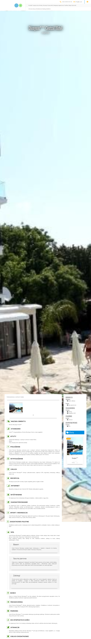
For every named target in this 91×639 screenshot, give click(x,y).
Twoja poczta (35, 5)
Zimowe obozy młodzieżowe (35, 8)
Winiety (41, 5)
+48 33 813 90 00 (67, 1)
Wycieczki (73, 5)
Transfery (66, 5)
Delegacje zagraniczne (58, 5)
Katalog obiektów (46, 8)
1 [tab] (33, 415)
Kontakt (30, 5)
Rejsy (70, 5)
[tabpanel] (16, 408)
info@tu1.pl (78, 1)
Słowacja (45, 5)
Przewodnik (50, 5)
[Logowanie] (87, 2)
